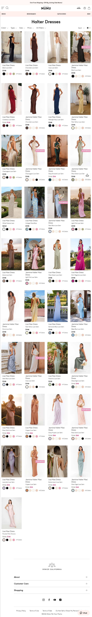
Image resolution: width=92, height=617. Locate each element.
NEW (88, 14)
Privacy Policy (21, 611)
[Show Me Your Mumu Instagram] (43, 600)
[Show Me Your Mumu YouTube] (55, 600)
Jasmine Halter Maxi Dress (79, 66)
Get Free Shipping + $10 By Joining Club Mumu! (46, 2)
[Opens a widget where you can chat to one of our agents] (83, 613)
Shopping (18, 590)
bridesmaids (31, 14)
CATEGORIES (61, 14)
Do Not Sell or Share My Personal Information (72, 611)
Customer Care (21, 584)
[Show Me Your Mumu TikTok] (60, 600)
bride (4, 14)
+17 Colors (19, 74)
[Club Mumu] (78, 8)
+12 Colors (88, 76)
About (17, 577)
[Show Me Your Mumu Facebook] (49, 600)
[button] (81, 28)
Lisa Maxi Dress (8, 65)
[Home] (46, 7)
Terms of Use (34, 611)
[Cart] (89, 8)
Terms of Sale (47, 611)
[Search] (7, 8)
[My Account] (84, 8)
